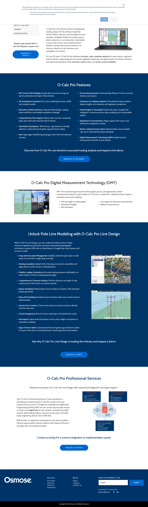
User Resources (20, 33)
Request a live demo (74, 159)
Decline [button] (113, 19)
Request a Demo (74, 355)
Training (17, 29)
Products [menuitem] (51, 485)
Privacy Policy (102, 489)
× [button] (124, 4)
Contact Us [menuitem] (77, 485)
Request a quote (26, 54)
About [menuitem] (75, 481)
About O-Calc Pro (21, 25)
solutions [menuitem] (51, 481)
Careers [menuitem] (76, 483)
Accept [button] (104, 19)
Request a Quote (74, 448)
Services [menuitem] (50, 483)
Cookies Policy (112, 489)
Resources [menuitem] (51, 487)
